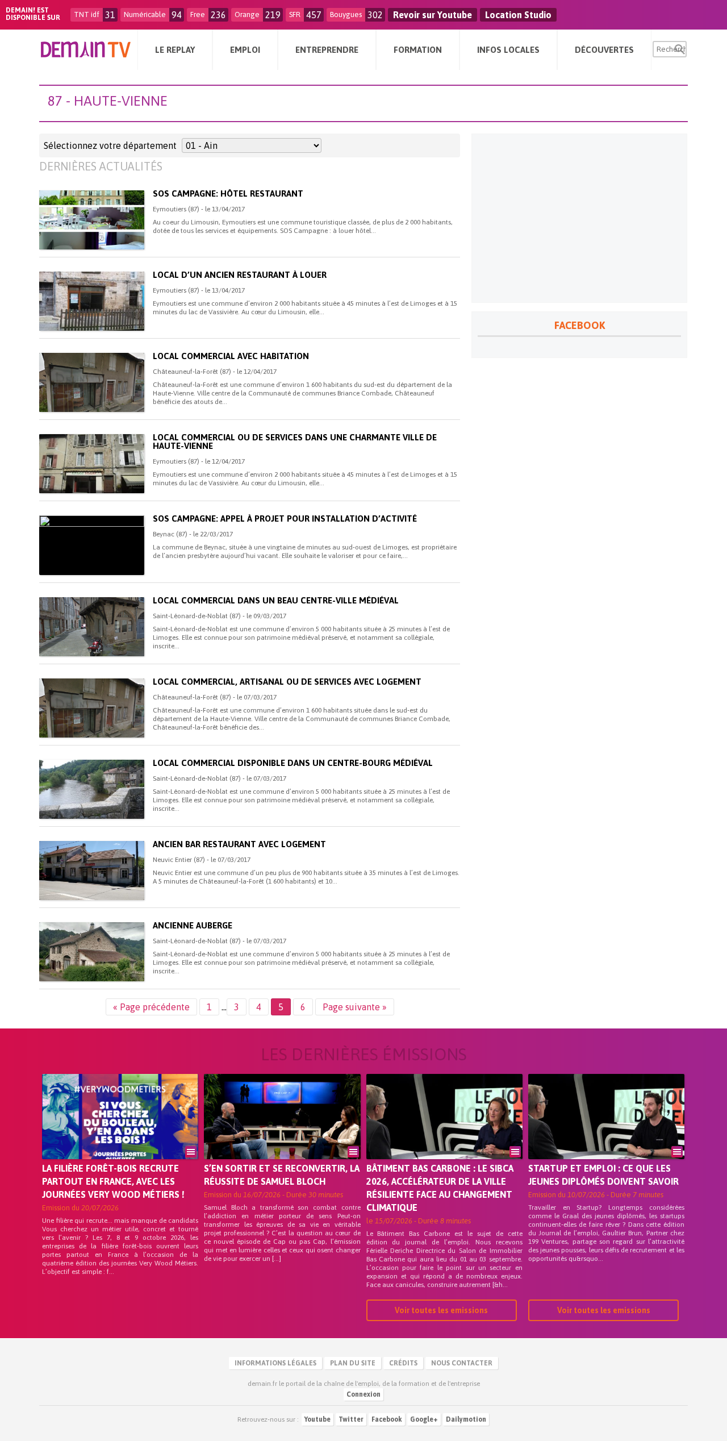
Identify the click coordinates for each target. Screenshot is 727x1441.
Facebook (386, 1419)
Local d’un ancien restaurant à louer (240, 275)
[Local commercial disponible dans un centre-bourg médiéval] (91, 789)
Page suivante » (355, 1007)
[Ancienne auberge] (91, 951)
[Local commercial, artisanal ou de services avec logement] (91, 708)
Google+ (424, 1419)
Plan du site (352, 1363)
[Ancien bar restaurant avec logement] (91, 870)
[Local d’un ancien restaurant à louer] (91, 301)
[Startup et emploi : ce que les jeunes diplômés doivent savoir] (606, 1132)
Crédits (403, 1363)
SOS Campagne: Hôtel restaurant (228, 193)
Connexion (363, 1394)
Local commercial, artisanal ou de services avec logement (287, 681)
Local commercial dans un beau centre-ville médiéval (276, 600)
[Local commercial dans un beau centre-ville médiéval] (91, 626)
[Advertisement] (579, 218)
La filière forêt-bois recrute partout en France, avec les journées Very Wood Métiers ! (113, 1181)
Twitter (351, 1419)
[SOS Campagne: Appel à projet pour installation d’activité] (91, 544)
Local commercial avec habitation (231, 356)
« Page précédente (151, 1007)
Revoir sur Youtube (432, 15)
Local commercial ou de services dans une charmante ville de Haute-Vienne (295, 441)
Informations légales (275, 1363)
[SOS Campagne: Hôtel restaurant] (91, 219)
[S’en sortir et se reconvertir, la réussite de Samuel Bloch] (282, 1132)
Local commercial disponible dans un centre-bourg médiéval (293, 763)
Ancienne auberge (192, 925)
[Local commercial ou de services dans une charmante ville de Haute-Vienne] (91, 463)
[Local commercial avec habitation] (91, 382)
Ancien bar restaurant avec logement (239, 844)
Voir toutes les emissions (441, 1310)
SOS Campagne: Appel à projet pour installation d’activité (285, 518)
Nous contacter (461, 1363)
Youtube (317, 1419)
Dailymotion (466, 1419)
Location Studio (518, 15)
